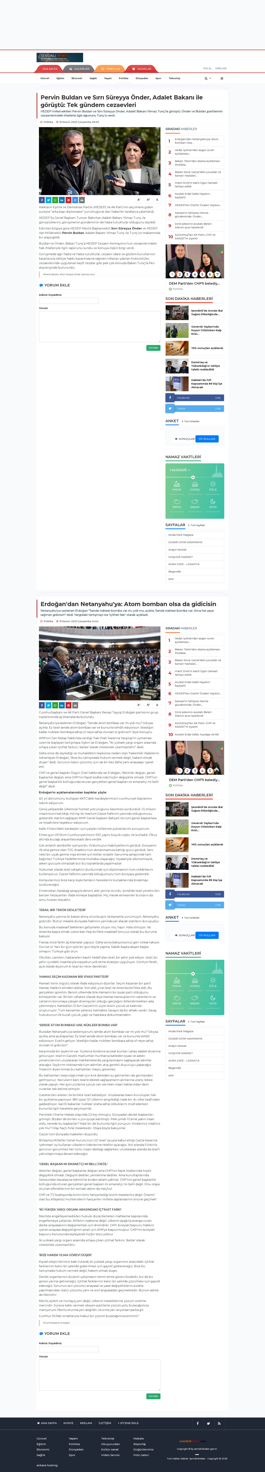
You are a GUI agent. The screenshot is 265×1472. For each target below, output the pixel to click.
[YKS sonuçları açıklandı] (177, 348)
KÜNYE (68, 1423)
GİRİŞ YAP (221, 68)
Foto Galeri (141, 1455)
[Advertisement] (132, 24)
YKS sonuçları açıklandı (207, 348)
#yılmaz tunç (88, 274)
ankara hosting (47, 1465)
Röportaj (139, 1444)
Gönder (153, 347)
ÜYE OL (207, 68)
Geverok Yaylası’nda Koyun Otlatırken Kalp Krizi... (206, 330)
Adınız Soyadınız (50, 294)
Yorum (43, 308)
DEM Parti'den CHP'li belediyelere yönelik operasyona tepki (195, 284)
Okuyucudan (110, 1444)
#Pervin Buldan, (51, 274)
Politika (123, 78)
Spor (158, 78)
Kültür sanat (110, 1449)
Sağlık (93, 78)
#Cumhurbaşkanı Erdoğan (56, 1323)
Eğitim (60, 78)
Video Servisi (110, 1455)
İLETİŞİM (105, 1423)
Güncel (44, 78)
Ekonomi (77, 78)
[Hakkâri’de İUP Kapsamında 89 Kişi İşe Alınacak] (177, 383)
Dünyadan (142, 78)
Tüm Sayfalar (198, 525)
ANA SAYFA (50, 68)
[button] (181, 470)
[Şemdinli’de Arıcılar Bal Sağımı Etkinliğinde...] (177, 312)
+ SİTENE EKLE (128, 1423)
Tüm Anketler (192, 421)
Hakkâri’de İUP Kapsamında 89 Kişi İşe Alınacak (206, 383)
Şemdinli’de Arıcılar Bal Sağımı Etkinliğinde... (207, 312)
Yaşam (108, 78)
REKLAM (86, 1423)
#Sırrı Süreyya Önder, (70, 274)
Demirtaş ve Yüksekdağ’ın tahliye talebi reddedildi (205, 366)
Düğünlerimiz (143, 1449)
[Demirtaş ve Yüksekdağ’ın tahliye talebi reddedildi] (177, 366)
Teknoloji (174, 78)
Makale (138, 1438)
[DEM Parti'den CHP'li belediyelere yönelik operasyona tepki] (195, 263)
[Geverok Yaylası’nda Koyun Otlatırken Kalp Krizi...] (177, 330)
